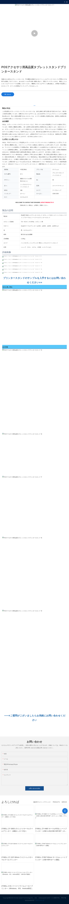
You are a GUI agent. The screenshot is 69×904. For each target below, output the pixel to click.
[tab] (34, 105)
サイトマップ (40, 900)
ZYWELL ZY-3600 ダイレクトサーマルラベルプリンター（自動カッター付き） (17, 830)
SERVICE (64, 802)
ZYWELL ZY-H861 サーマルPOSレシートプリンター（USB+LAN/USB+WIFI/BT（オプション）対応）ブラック (51, 830)
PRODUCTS (56, 802)
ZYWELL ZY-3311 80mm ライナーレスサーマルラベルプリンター (17, 858)
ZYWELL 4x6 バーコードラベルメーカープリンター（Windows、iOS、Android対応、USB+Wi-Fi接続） (17, 887)
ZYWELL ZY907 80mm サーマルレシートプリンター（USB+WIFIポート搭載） (51, 858)
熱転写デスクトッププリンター (42, 802)
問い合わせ (8, 94)
